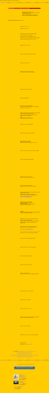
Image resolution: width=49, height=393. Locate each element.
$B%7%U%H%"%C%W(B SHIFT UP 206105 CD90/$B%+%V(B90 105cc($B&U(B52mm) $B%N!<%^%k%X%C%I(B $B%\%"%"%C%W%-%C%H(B (22, 376)
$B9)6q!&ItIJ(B (23, 2)
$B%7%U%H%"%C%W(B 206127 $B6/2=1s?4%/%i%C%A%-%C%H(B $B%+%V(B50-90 (22, 382)
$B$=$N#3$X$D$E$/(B (28, 344)
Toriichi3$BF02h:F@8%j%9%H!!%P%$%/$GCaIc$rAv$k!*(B (25, 364)
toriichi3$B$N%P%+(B (3, 2)
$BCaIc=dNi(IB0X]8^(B (14, 2)
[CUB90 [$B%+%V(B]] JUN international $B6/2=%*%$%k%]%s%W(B (18, 386)
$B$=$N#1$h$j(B (26, 26)
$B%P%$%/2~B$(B (33, 2)
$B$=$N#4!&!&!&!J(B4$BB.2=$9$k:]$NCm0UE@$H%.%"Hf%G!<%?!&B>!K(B (26, 355)
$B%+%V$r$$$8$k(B (42, 2)
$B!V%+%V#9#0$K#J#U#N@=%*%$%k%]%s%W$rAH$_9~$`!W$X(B (30, 231)
